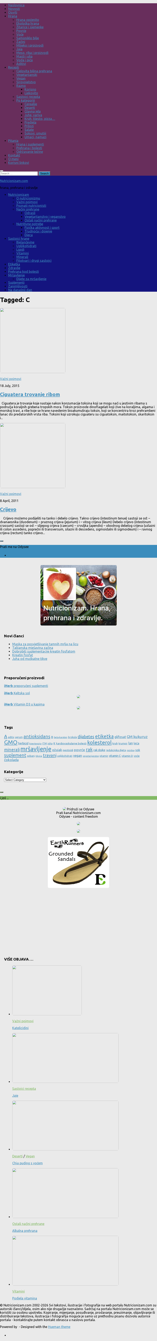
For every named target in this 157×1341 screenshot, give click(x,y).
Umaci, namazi (35, 137)
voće (137, 755)
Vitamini (22, 253)
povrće (79, 750)
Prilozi (29, 126)
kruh (115, 743)
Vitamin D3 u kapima (24, 704)
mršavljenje (35, 749)
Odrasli (30, 213)
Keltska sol (17, 693)
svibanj (31, 756)
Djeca (29, 235)
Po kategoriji (25, 100)
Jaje (15, 1095)
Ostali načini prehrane (41, 220)
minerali (12, 749)
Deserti (30, 108)
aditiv (11, 737)
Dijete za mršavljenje (31, 279)
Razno (21, 86)
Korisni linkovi (18, 162)
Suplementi (16, 282)
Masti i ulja (24, 56)
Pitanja (13, 140)
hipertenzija (35, 743)
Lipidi (20, 249)
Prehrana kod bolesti (23, 271)
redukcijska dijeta (116, 750)
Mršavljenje (16, 275)
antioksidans (37, 736)
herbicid (23, 743)
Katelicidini (20, 1028)
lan (130, 743)
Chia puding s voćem (27, 1163)
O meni (13, 159)
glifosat (120, 737)
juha (50, 743)
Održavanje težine (29, 151)
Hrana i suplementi (30, 144)
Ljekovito (31, 93)
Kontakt (14, 155)
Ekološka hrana (27, 23)
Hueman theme (59, 1327)
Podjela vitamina (24, 1298)
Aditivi (21, 64)
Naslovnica (16, 5)
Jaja (19, 49)
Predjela (30, 122)
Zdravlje (14, 268)
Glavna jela (33, 111)
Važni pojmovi (27, 202)
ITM (44, 743)
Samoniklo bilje (27, 38)
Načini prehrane (27, 209)
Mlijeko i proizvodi (30, 45)
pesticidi (68, 750)
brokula (72, 737)
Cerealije (31, 104)
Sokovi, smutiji (35, 133)
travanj (49, 755)
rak (89, 749)
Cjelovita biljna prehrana (34, 71)
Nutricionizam (18, 194)
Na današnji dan (20, 290)
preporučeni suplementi (26, 686)
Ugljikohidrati (26, 246)
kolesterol (99, 742)
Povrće (21, 31)
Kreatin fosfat (22, 655)
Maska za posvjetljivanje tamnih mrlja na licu (45, 644)
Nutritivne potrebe (29, 224)
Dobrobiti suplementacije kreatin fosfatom (43, 651)
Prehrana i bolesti (29, 148)
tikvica (39, 756)
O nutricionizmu (28, 198)
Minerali (22, 257)
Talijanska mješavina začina (32, 648)
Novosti (14, 9)
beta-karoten (60, 737)
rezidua (131, 750)
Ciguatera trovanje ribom (30, 394)
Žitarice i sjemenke (30, 27)
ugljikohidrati (64, 756)
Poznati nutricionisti (31, 205)
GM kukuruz (137, 736)
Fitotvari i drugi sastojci (34, 260)
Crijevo (8, 509)
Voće (20, 34)
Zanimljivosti (17, 286)
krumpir (123, 743)
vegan (77, 755)
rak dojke (99, 750)
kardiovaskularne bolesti (71, 743)
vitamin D (127, 755)
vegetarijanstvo (91, 756)
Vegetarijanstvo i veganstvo (45, 216)
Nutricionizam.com (14, 181)
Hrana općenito (27, 20)
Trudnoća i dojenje (38, 231)
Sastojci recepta (28, 97)
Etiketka (14, 264)
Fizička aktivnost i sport (42, 227)
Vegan (21, 78)
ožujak (57, 750)
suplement (15, 755)
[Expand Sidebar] (1, 541)
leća (136, 743)
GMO (10, 742)
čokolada (11, 760)
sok (137, 750)
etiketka (104, 736)
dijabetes (86, 736)
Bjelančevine (25, 242)
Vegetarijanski (26, 75)
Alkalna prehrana (24, 1231)
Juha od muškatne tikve (29, 659)
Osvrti (12, 12)
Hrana (12, 16)
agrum (19, 737)
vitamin (104, 756)
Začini (20, 42)
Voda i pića (24, 60)
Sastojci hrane (18, 238)
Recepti (13, 67)
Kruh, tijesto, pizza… (40, 119)
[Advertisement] (78, 920)
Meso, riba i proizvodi (32, 53)
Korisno (30, 89)
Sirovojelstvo (26, 82)
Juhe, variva (33, 115)
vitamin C (115, 755)
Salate (29, 129)
